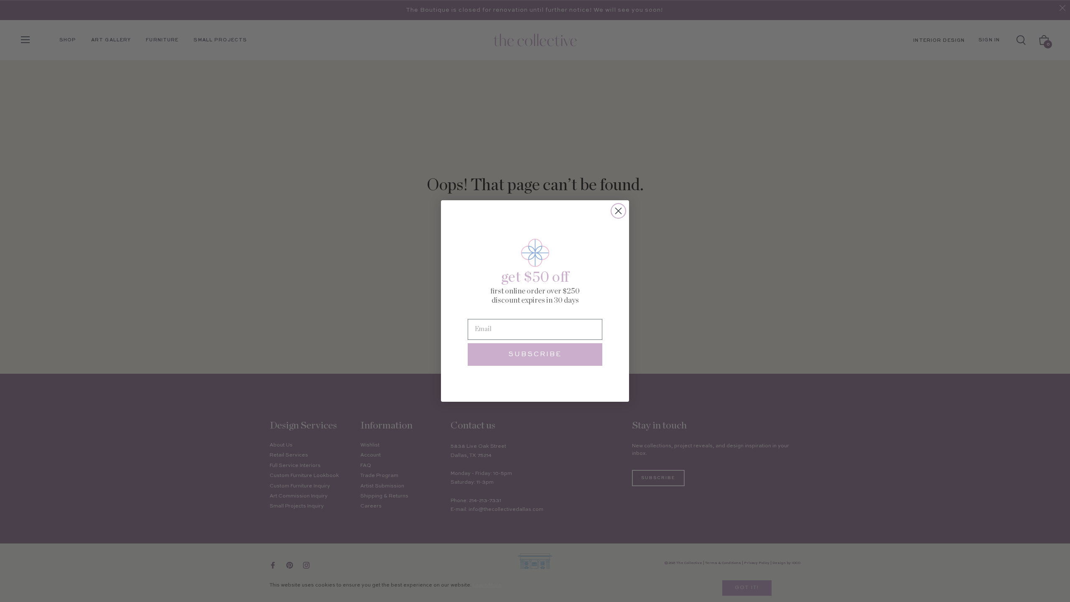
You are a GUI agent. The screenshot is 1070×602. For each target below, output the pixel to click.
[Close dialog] (618, 211)
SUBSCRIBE (535, 354)
